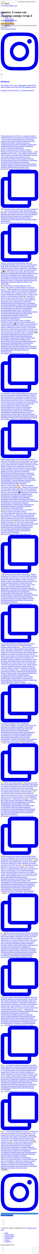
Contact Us (8, 1241)
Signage (7, 1240)
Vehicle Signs (9, 1238)
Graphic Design (9, 1235)
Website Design (9, 1236)
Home (6, 1233)
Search (7, 4)
